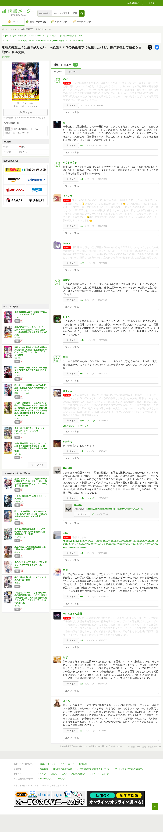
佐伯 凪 (17, 583)
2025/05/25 (102, 300)
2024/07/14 (104, 731)
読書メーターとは (47, 764)
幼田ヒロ (17, 568)
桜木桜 (17, 606)
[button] (82, 13)
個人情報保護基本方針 (62, 769)
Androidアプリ (46, 779)
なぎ (65, 657)
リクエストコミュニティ (100, 774)
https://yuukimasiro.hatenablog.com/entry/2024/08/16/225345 (114, 509)
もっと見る (38, 465)
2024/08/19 (104, 421)
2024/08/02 (102, 553)
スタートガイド (67, 764)
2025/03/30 (104, 340)
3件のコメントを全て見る (76, 426)
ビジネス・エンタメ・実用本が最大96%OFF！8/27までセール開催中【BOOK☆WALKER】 (44, 40)
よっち (66, 700)
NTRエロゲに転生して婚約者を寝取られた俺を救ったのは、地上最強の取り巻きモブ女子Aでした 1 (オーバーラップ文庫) (30, 351)
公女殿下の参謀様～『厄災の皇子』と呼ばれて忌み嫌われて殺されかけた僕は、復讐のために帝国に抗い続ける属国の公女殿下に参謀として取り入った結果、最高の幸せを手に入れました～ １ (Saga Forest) (31, 409)
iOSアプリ (62, 779)
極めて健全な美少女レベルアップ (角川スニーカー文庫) (30, 578)
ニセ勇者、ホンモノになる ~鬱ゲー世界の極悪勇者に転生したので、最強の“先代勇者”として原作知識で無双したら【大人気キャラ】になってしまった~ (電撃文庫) (30, 597)
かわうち (67, 441)
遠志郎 (66, 280)
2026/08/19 (98, 105)
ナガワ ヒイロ (19, 537)
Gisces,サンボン (21, 434)
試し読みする (25, 112)
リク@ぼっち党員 (72, 613)
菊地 (65, 357)
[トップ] (3, 29)
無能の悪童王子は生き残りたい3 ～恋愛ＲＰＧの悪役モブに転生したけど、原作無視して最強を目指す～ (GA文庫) (30, 447)
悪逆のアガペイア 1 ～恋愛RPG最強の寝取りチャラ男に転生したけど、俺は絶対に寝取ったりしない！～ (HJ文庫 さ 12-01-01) (30, 482)
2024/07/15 (102, 640)
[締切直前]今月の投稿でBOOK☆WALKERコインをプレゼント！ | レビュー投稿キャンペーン (44, 36)
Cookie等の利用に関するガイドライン (93, 769)
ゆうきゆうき (70, 162)
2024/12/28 (102, 374)
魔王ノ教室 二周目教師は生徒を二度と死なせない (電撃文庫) (30, 548)
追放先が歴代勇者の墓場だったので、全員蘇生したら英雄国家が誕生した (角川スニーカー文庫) (30, 531)
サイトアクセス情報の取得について (130, 769)
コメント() (85, 105)
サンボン (12, 29)
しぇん (66, 316)
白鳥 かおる (19, 502)
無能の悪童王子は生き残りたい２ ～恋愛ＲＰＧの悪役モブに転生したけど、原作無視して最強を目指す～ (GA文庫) (30, 331)
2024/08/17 (104, 498)
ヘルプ (43, 774)
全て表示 (58, 72)
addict (16, 519)
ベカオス (67, 196)
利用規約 (83, 764)
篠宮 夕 (17, 552)
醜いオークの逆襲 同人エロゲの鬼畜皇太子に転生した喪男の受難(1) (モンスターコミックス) (30, 387)
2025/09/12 (102, 226)
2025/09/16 (102, 179)
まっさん (67, 390)
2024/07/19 (104, 597)
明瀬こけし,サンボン (22, 393)
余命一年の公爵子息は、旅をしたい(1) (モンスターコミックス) (29, 429)
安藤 (65, 533)
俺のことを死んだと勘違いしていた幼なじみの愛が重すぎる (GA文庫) (30, 563)
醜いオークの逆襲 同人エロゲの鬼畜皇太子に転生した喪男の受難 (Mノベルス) (30, 370)
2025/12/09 (102, 145)
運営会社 (44, 769)
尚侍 (65, 570)
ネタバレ (72, 72)
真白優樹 (67, 468)
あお (65, 78)
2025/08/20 (104, 263)
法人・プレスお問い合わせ (73, 774)
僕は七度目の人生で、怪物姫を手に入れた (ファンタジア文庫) (30, 313)
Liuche (66, 243)
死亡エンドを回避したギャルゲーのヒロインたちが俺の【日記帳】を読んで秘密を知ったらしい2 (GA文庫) (30, 513)
